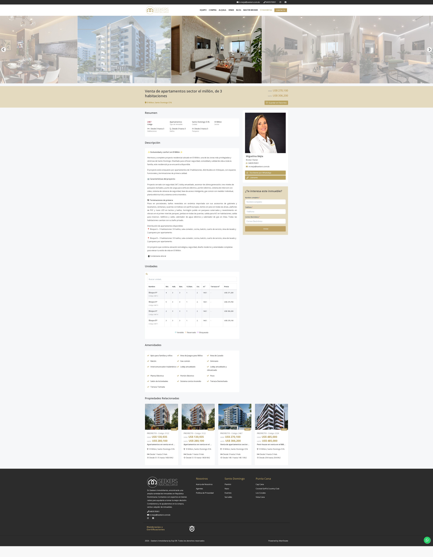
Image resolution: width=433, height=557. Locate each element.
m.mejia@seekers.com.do (249, 2)
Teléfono (249, 207)
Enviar (266, 229)
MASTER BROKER (250, 10)
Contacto (280, 10)
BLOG (238, 10)
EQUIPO (203, 10)
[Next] (429, 49)
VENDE (231, 10)
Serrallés (228, 497)
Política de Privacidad (205, 493)
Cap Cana (260, 484)
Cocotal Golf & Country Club (267, 488)
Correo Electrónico (252, 217)
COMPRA (212, 10)
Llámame (254, 177)
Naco (227, 488)
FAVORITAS (267, 10)
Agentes (199, 488)
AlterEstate (283, 541)
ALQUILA (222, 10)
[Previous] (3, 49)
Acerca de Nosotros (204, 484)
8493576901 (271, 2)
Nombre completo (252, 197)
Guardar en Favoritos (278, 103)
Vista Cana (260, 497)
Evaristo (228, 493)
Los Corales (261, 493)
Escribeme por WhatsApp (260, 172)
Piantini (228, 484)
